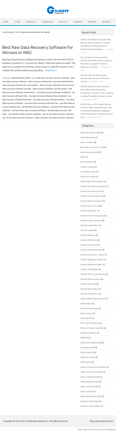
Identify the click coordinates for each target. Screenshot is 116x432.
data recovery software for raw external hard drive (50, 81)
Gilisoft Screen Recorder (91, 250)
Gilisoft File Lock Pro (89, 206)
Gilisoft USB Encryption (90, 279)
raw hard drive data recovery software (29, 110)
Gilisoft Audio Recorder (90, 191)
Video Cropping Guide (90, 377)
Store (17, 22)
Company (77, 22)
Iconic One (82, 429)
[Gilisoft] (58, 13)
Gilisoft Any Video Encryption (93, 186)
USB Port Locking (87, 357)
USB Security (85, 362)
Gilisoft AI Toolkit (87, 177)
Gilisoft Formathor (88, 211)
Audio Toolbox (86, 142)
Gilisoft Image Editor (89, 225)
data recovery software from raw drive (57, 85)
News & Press (86, 313)
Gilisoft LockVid (87, 230)
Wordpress (111, 429)
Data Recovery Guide (21, 78)
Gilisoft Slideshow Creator (91, 259)
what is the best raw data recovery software (54, 118)
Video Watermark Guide (90, 396)
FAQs (82, 157)
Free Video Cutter (88, 172)
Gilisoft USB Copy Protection (92, 274)
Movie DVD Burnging (89, 308)
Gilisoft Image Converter (91, 220)
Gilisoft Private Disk (88, 245)
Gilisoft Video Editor (89, 289)
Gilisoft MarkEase (88, 235)
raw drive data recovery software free (41, 103)
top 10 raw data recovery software (18, 118)
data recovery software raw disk (17, 89)
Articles (106, 22)
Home (5, 22)
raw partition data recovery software (24, 114)
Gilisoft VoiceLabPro (89, 294)
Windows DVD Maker (89, 401)
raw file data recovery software (35, 107)
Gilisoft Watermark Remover (92, 298)
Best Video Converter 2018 (92, 147)
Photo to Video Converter (91, 328)
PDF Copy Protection (89, 323)
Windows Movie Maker (90, 406)
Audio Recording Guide (90, 132)
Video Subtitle (86, 391)
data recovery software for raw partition (20, 85)
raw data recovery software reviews (49, 99)
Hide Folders (86, 303)
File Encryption (86, 162)
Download (47, 22)
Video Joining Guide (89, 386)
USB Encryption (87, 352)
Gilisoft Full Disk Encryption (92, 216)
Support (92, 22)
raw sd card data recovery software (58, 114)
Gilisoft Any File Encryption (92, 181)
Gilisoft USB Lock (87, 284)
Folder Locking (86, 167)
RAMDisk (84, 338)
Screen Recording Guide (90, 343)
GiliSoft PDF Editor (88, 240)
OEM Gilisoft (85, 318)
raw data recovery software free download (47, 96)
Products (31, 22)
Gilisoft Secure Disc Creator (92, 255)
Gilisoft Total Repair (89, 269)
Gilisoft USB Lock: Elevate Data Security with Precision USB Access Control (95, 78)
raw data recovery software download (53, 92)
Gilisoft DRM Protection (90, 201)
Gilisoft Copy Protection (91, 196)
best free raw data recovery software (52, 78)
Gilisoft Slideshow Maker (91, 264)
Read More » (51, 70)
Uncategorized (86, 347)
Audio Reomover (87, 137)
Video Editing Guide (89, 382)
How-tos (63, 22)
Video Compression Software (93, 367)
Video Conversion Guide (90, 372)
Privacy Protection (88, 333)
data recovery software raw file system (50, 89)
